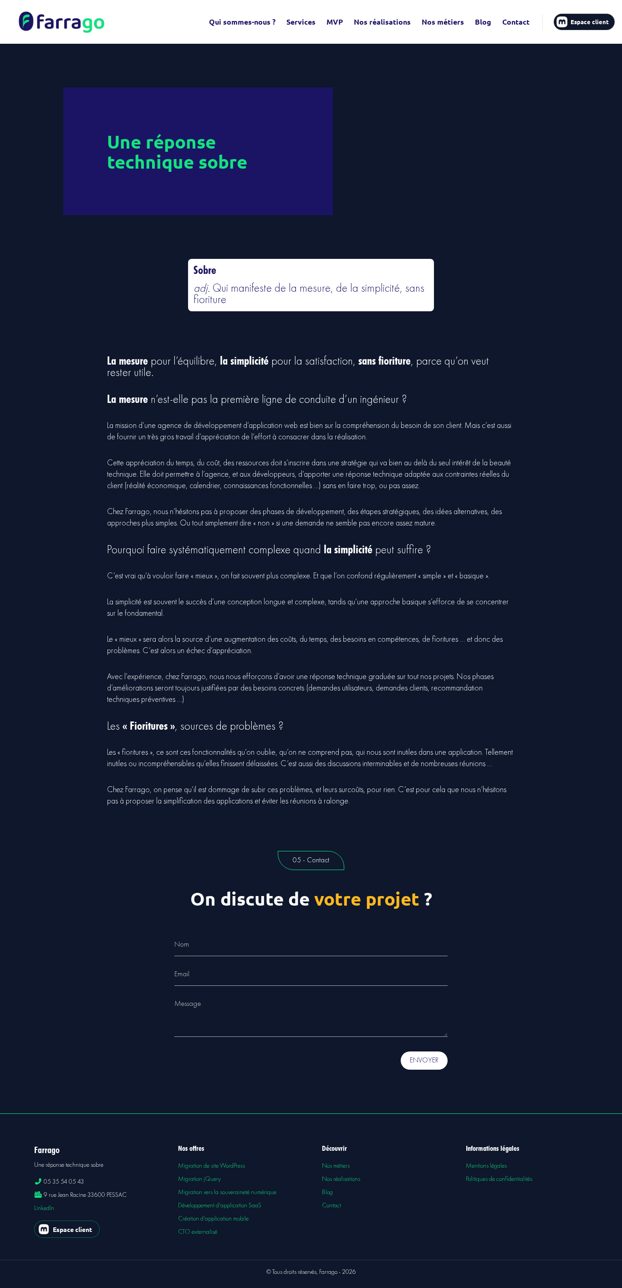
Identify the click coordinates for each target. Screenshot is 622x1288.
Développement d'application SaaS (219, 1205)
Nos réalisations (382, 21)
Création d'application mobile (213, 1219)
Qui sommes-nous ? (242, 21)
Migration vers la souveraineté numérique (227, 1192)
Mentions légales (486, 1166)
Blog (483, 21)
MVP (334, 21)
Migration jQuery (199, 1179)
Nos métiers (443, 21)
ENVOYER (424, 1060)
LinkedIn (44, 1208)
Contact (516, 21)
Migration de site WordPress (211, 1166)
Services (301, 21)
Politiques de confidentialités (499, 1179)
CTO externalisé (197, 1232)
